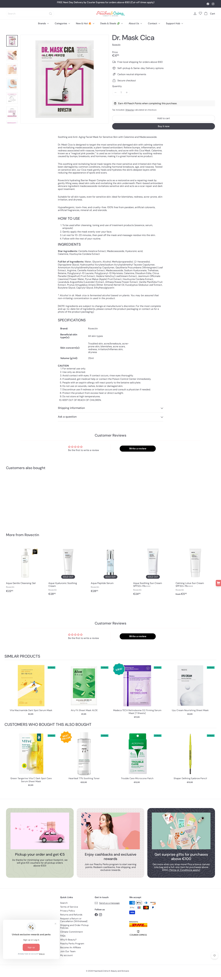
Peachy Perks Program (72, 943)
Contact (153, 23)
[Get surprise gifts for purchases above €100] (181, 831)
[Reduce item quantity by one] (115, 92)
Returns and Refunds (71, 914)
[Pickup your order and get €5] (40, 831)
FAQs (63, 935)
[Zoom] (64, 79)
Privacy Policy (67, 910)
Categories (61, 23)
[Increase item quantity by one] (126, 92)
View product (31, 688)
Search (64, 902)
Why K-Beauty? (68, 939)
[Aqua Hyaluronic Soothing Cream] (68, 571)
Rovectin (32, 534)
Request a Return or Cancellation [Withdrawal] (73, 920)
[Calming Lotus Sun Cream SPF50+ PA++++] (195, 571)
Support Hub (173, 23)
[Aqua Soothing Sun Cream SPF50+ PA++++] (153, 571)
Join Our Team (67, 951)
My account (66, 955)
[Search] (50, 13)
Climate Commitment (71, 931)
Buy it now (163, 126)
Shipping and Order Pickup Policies (74, 926)
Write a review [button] (137, 448)
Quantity (117, 86)
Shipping (129, 110)
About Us (134, 23)
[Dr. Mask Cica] (22, 499)
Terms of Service (69, 906)
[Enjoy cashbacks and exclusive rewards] (110, 831)
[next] (213, 691)
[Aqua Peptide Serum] (110, 569)
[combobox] (30, 13)
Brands (42, 23)
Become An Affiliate (70, 947)
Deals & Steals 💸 (110, 23)
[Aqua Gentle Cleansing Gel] (25, 569)
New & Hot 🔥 (84, 23)
